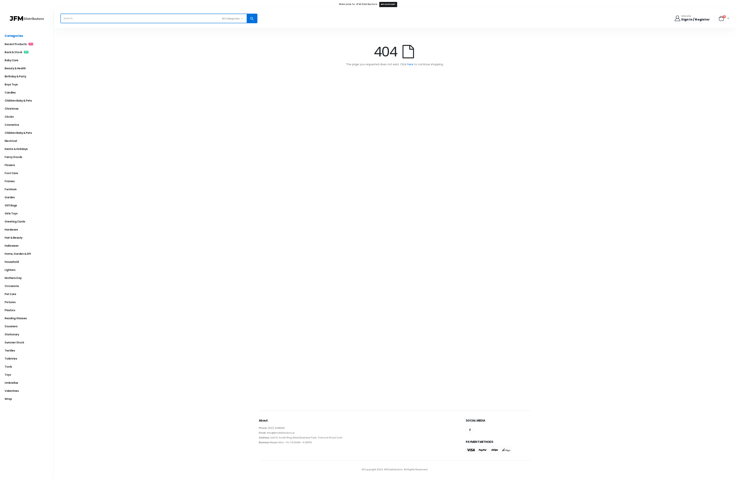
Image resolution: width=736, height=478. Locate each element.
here (410, 64)
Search (252, 18)
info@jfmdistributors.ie (280, 433)
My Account (388, 4)
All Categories (231, 18)
